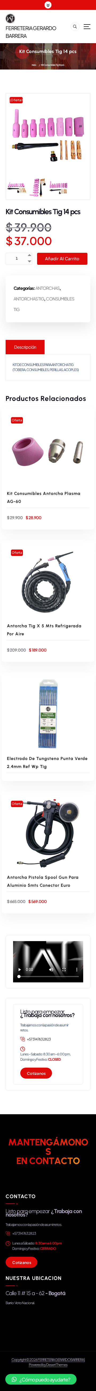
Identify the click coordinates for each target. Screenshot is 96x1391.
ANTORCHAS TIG (29, 299)
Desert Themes (56, 1364)
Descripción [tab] (25, 347)
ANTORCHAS (47, 288)
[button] (41, 1379)
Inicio (34, 64)
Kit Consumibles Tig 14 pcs (52, 64)
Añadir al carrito (62, 258)
